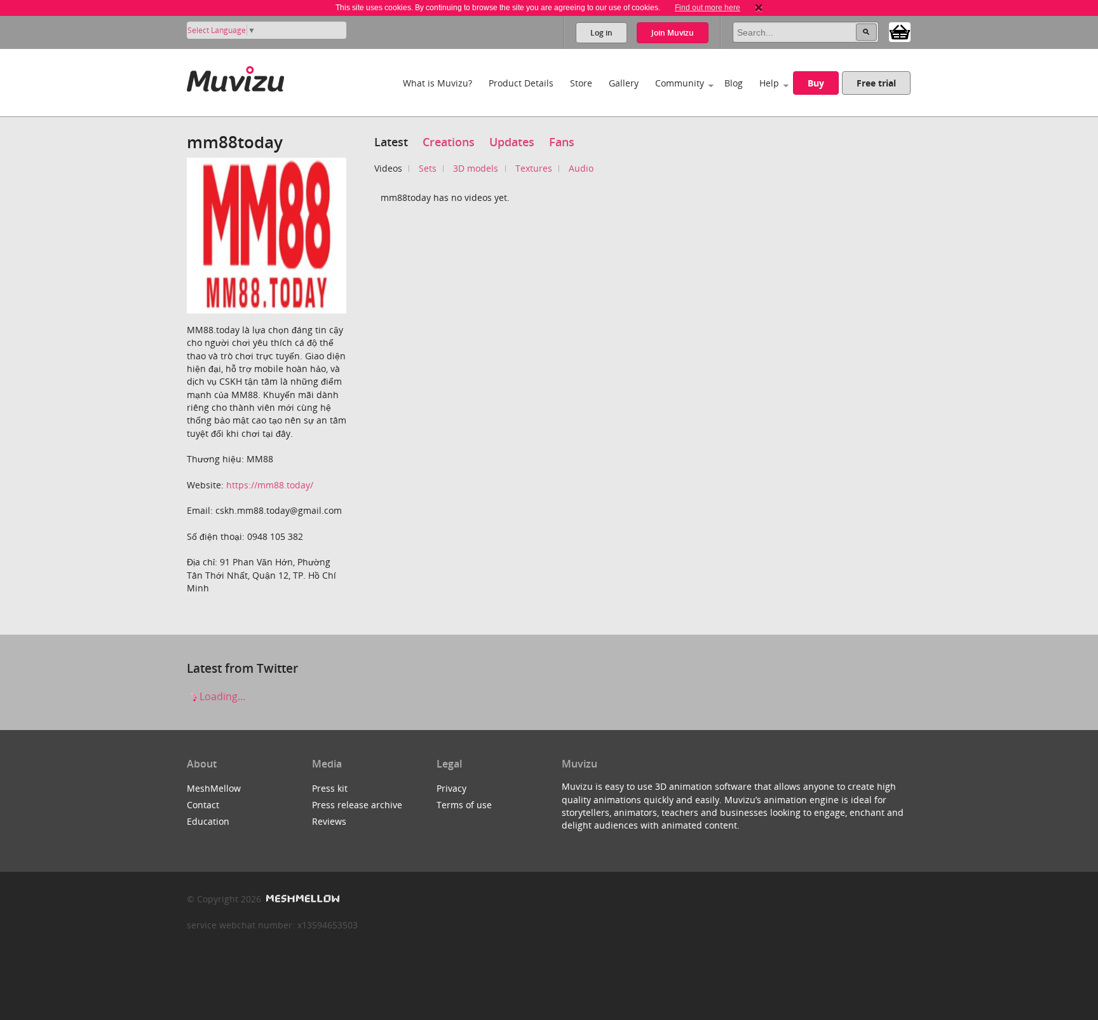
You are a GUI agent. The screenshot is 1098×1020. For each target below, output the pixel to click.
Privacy (451, 788)
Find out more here (707, 7)
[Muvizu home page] (235, 76)
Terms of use (464, 805)
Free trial (876, 83)
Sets (428, 168)
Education (208, 821)
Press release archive (357, 805)
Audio (581, 168)
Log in (601, 32)
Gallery (624, 83)
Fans (561, 141)
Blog (733, 83)
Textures (533, 168)
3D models (475, 168)
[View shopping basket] (900, 31)
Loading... (221, 696)
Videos (388, 168)
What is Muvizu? (437, 83)
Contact (203, 805)
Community (679, 83)
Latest (391, 141)
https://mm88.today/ (269, 485)
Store (581, 83)
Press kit (330, 788)
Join (672, 32)
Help (769, 83)
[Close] (758, 7)
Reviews (329, 821)
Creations (449, 141)
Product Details (521, 83)
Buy (816, 83)
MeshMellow (214, 788)
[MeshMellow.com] (301, 899)
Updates (511, 141)
